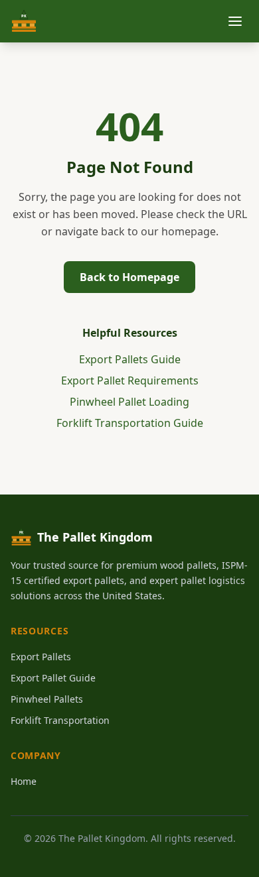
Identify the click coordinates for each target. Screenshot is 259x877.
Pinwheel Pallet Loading (129, 401)
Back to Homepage (129, 277)
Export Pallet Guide (53, 678)
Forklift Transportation (60, 720)
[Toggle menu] (235, 21)
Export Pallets (41, 656)
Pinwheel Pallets (47, 699)
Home (24, 781)
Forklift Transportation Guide (129, 423)
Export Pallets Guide (130, 359)
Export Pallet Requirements (130, 380)
